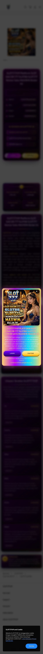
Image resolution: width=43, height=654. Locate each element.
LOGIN (12, 353)
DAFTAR (31, 353)
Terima (31, 646)
